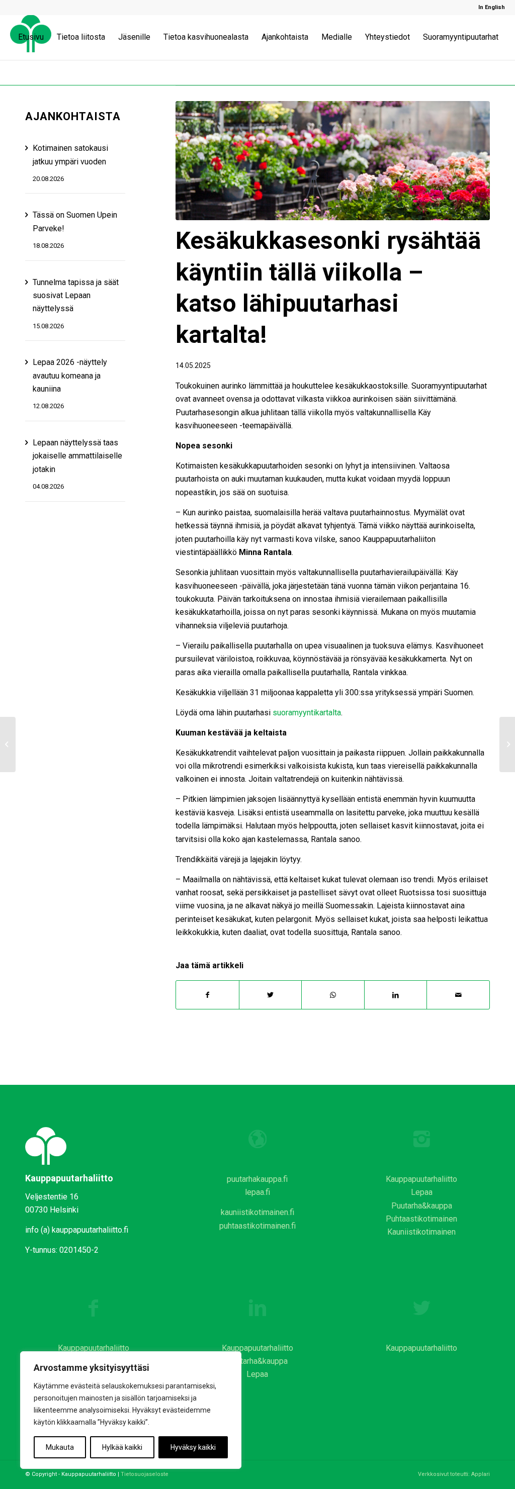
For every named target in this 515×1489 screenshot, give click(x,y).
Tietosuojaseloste (144, 1474)
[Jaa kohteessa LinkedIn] (396, 995)
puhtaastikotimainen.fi (257, 1226)
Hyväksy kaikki (193, 1447)
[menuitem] (489, 7)
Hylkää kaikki (122, 1447)
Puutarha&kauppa (421, 1206)
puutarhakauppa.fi (257, 1179)
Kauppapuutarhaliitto (421, 1179)
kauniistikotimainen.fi (257, 1212)
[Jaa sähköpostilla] (458, 995)
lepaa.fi (257, 1192)
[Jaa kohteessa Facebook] (207, 995)
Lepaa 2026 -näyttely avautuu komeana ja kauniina (70, 375)
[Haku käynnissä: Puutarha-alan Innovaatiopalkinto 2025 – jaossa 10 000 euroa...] (507, 744)
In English (491, 7)
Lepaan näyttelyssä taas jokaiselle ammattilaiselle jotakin (77, 456)
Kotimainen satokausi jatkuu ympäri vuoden (70, 154)
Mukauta (60, 1447)
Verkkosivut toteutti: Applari (454, 1474)
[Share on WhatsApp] (333, 995)
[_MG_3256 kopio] (333, 160)
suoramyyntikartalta (307, 712)
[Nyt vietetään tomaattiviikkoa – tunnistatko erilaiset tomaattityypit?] (8, 744)
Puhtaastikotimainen (421, 1219)
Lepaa (422, 1192)
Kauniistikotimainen (421, 1232)
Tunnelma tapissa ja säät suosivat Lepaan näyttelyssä (76, 295)
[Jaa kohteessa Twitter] (270, 995)
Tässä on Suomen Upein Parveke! (75, 221)
